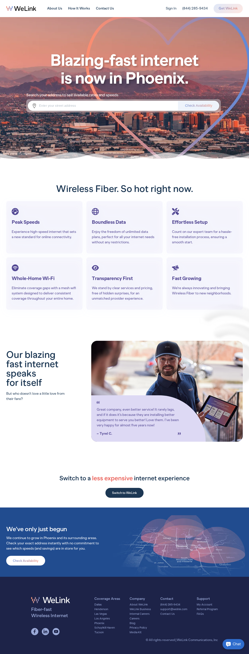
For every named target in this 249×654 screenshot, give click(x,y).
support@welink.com (173, 609)
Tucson (99, 632)
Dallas (98, 604)
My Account (204, 604)
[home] (21, 8)
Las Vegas (100, 614)
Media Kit (136, 632)
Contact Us (105, 8)
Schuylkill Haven (104, 627)
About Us (54, 8)
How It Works (79, 8)
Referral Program (207, 609)
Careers (134, 618)
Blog (132, 623)
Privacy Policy (138, 627)
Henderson (101, 609)
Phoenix (99, 623)
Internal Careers (140, 614)
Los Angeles (102, 618)
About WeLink (139, 604)
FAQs (200, 614)
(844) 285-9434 (195, 8)
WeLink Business (140, 609)
